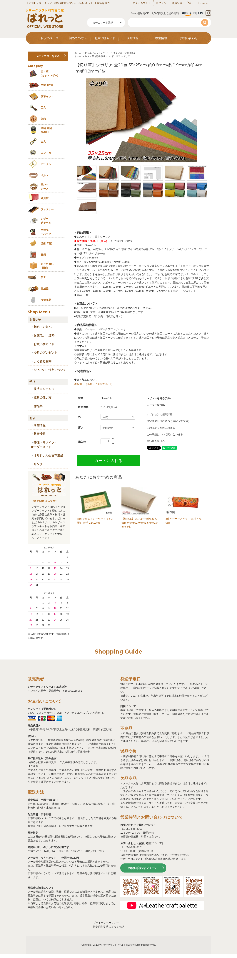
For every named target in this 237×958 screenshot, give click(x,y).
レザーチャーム (46, 220)
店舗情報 (132, 38)
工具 (43, 107)
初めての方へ (78, 38)
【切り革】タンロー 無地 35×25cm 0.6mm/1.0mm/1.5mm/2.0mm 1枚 (139, 522)
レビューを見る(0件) (159, 398)
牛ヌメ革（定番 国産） (124, 53)
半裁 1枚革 (47, 84)
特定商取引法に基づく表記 (108, 926)
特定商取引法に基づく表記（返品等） (169, 421)
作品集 (38, 406)
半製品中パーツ (46, 231)
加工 (43, 277)
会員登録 (177, 2)
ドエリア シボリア (121, 56)
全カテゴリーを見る (48, 56)
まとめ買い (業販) (47, 265)
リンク (38, 464)
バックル (46, 164)
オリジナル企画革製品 (48, 455)
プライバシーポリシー (106, 922)
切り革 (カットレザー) (49, 73)
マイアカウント (142, 2)
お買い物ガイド (104, 38)
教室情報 (161, 38)
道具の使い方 (42, 397)
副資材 (45, 198)
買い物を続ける (156, 441)
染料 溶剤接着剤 (46, 130)
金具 (43, 141)
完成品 (45, 288)
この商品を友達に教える (161, 427)
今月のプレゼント (45, 352)
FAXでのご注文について (50, 369)
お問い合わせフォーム (143, 868)
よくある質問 (42, 361)
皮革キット (47, 96)
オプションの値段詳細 (160, 414)
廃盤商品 (46, 299)
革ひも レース (45, 186)
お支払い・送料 (44, 335)
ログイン (161, 2)
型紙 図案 (46, 243)
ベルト (45, 175)
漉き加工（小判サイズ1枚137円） (94, 383)
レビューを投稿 (156, 404)
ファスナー (47, 209)
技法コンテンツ (44, 388)
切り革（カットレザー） (97, 53)
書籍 (43, 254)
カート (196, 2)
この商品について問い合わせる (165, 434)
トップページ (49, 38)
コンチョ (46, 152)
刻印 (43, 118)
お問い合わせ (189, 38)
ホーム (77, 53)
